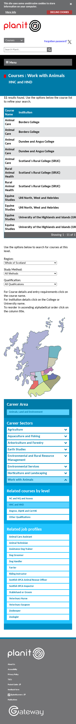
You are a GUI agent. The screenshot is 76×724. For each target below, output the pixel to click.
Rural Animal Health (9, 172)
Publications (12, 700)
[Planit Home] (22, 34)
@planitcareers (16, 695)
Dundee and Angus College (36, 141)
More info (10, 12)
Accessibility (12, 669)
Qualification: (12, 280)
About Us (11, 664)
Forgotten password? (55, 41)
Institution (25, 112)
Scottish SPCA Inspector (21, 586)
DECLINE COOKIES (59, 12)
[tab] (38, 430)
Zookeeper (15, 611)
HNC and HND (16, 505)
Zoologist (14, 617)
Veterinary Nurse (18, 598)
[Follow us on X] (69, 41)
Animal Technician (18, 543)
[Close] (71, 4)
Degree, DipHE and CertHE (23, 511)
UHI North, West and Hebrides (39, 198)
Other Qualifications (19, 517)
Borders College (29, 122)
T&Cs (10, 679)
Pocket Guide (13, 685)
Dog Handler (15, 561)
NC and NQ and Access (21, 498)
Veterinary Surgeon (19, 605)
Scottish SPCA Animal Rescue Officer (28, 580)
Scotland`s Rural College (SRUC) (39, 161)
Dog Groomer (16, 555)
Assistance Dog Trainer (21, 549)
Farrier (12, 567)
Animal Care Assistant (20, 537)
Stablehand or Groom (20, 592)
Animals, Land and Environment (26, 412)
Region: (8, 259)
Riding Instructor (18, 574)
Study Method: (13, 269)
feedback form (13, 690)
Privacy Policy (13, 674)
